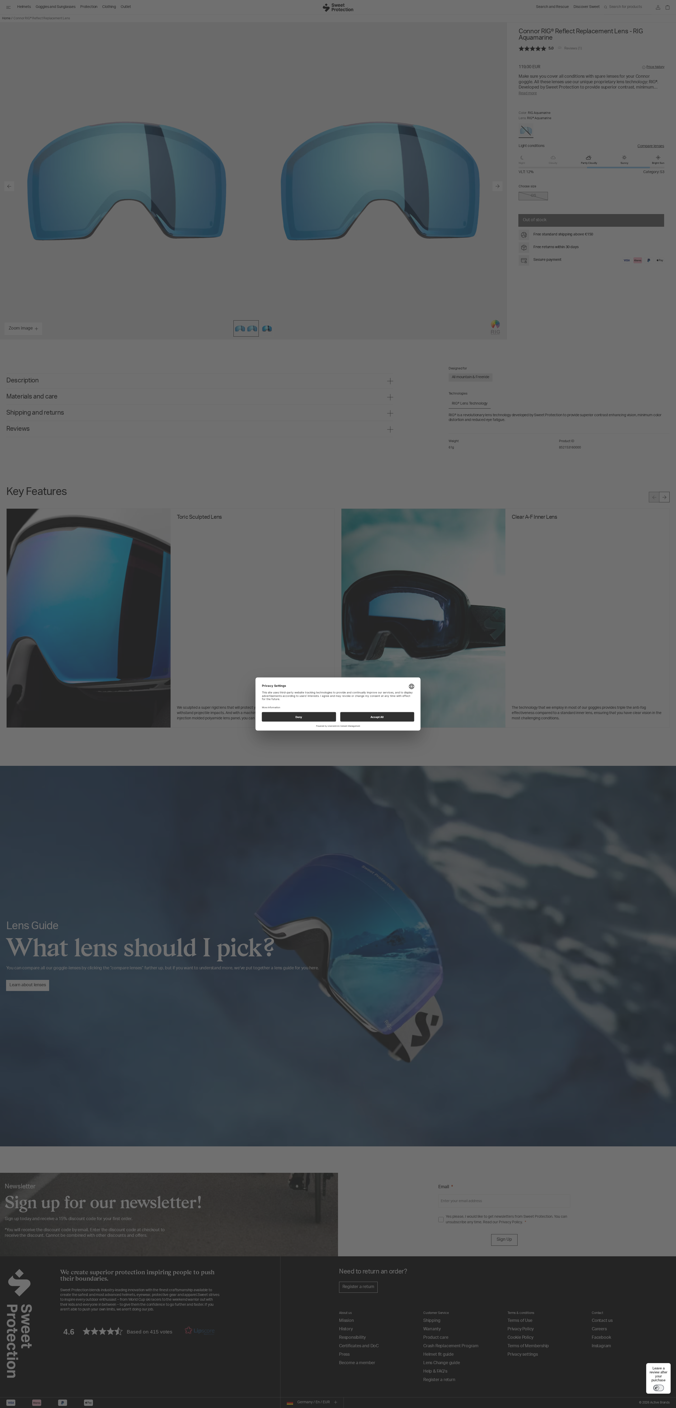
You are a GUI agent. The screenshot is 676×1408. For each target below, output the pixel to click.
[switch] (658, 1388)
